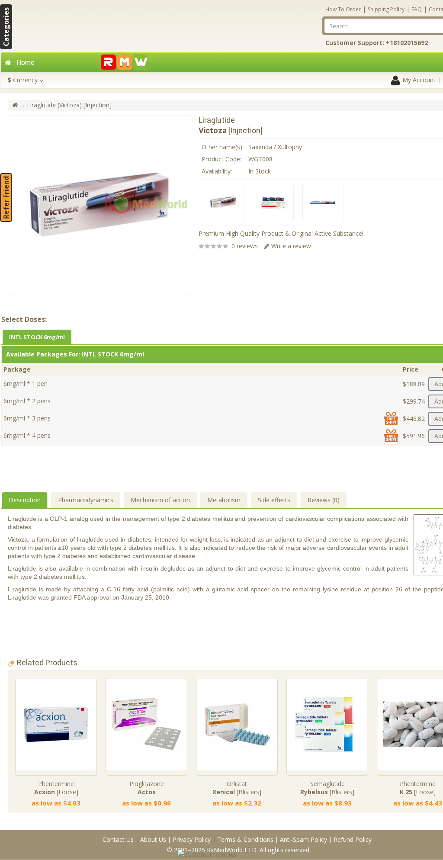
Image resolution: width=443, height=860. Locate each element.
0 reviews (244, 246)
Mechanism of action (160, 500)
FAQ (416, 9)
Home (25, 62)
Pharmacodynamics (85, 500)
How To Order (343, 9)
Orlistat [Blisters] (236, 788)
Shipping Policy (386, 9)
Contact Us (118, 839)
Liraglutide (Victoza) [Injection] (69, 105)
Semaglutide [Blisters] (327, 788)
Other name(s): (223, 147)
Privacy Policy (192, 839)
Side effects (274, 500)
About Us (153, 839)
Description (25, 500)
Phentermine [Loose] (56, 788)
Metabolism (224, 500)
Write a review (291, 246)
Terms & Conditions (245, 839)
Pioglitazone (146, 788)
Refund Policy (353, 839)
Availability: (217, 171)
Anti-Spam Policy (303, 839)
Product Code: (221, 159)
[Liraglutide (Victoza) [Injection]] (223, 202)
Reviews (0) (324, 500)
